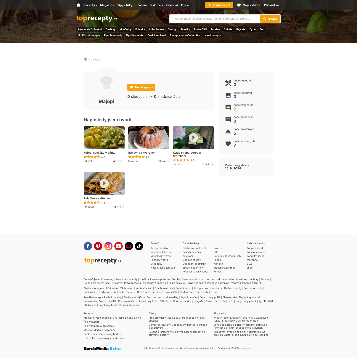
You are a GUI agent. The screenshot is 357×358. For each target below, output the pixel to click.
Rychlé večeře (135, 35)
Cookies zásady (192, 259)
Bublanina (90, 305)
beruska (177, 164)
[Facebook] (88, 246)
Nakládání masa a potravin (155, 279)
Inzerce (218, 248)
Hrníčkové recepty (89, 35)
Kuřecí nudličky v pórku (99, 152)
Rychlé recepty (113, 35)
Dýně (253, 29)
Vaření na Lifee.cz (161, 252)
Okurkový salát (107, 301)
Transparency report (225, 267)
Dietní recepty (126, 291)
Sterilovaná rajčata (134, 297)
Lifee (250, 267)
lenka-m (133, 161)
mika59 (88, 161)
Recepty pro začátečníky (185, 35)
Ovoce (214, 291)
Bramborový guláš (210, 297)
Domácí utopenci (129, 305)
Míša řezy (165, 301)
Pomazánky (107, 279)
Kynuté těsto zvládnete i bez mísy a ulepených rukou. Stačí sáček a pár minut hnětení (241, 319)
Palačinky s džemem (97, 198)
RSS (216, 252)
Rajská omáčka (189, 297)
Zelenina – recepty (126, 279)
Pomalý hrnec (183, 288)
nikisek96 (89, 206)
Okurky (172, 29)
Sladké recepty (107, 291)
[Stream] (129, 246)
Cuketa (228, 29)
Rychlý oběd (266, 301)
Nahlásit (218, 263)
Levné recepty (212, 35)
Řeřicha (265, 279)
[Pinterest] (98, 246)
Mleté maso (127, 288)
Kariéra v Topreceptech (227, 255)
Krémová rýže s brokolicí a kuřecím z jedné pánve (112, 317)
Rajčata (241, 29)
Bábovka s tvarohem (142, 152)
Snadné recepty (253, 288)
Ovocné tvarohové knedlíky (162, 297)
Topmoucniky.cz (256, 252)
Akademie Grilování (90, 29)
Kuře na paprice (182, 301)
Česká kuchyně (156, 35)
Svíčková (117, 282)
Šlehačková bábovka (154, 282)
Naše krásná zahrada (163, 267)
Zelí (262, 29)
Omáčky (111, 29)
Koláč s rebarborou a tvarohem (187, 154)
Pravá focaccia (132, 282)
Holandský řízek (148, 301)
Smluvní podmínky (193, 267)
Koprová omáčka (127, 301)
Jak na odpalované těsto (219, 279)
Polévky (140, 29)
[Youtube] (118, 246)
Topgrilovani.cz (255, 255)
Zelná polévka (177, 282)
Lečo (230, 301)
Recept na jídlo (159, 248)
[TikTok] (139, 246)
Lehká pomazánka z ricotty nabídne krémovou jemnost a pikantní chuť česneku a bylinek (240, 326)
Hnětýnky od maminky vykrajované (104, 338)
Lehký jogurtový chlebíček (99, 325)
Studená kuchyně (189, 291)
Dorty (205, 291)
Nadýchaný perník (246, 301)
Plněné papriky (112, 297)
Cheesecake (230, 297)
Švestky (185, 29)
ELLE (250, 263)
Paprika (215, 29)
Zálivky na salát (195, 282)
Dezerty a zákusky (192, 279)
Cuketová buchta (216, 301)
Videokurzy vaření (161, 255)
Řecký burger (91, 321)
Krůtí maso (111, 288)
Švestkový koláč (108, 305)
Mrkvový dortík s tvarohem (99, 329)
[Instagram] (108, 246)
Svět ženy (156, 263)
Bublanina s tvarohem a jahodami (103, 334)
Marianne (252, 259)
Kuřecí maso (156, 29)
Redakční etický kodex (196, 271)
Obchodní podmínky (194, 263)
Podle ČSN (200, 29)
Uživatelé (96, 59)
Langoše (199, 301)
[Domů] (85, 59)
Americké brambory (247, 279)
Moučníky (125, 29)
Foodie (218, 259)
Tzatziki (258, 282)
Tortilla (176, 279)
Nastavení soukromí (194, 248)
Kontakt (218, 271)
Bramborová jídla (164, 288)
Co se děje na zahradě (97, 282)
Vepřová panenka (241, 282)
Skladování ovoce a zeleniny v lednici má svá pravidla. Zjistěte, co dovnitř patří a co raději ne (241, 333)
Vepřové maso (144, 288)
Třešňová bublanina (218, 282)
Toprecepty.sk (255, 248)
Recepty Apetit (159, 259)
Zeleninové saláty (167, 291)
